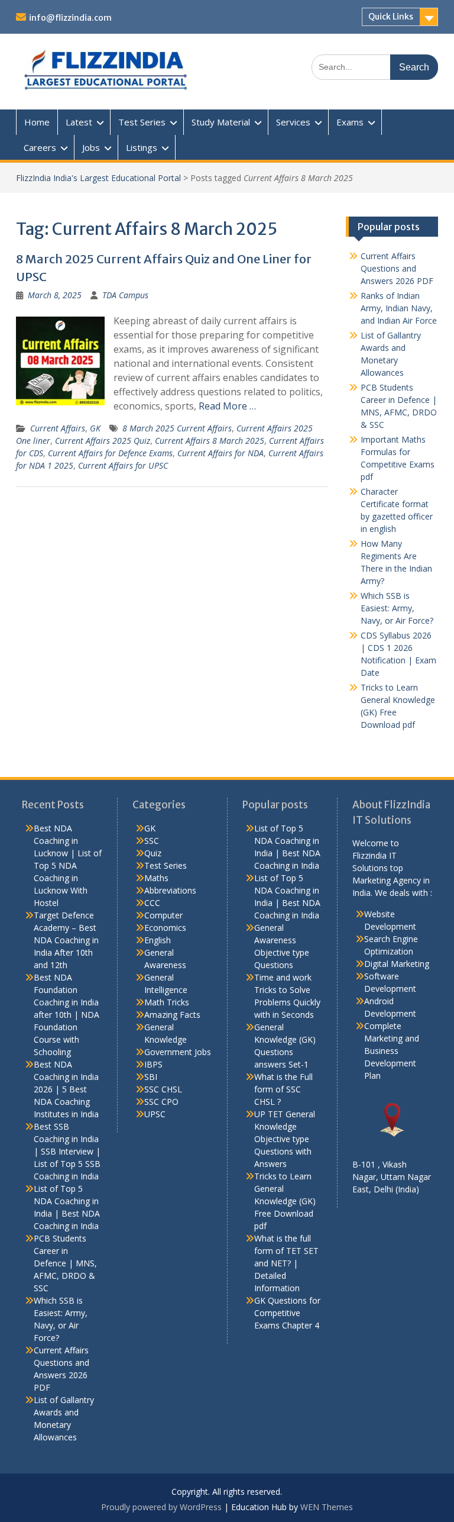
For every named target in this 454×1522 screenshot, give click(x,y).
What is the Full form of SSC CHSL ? (283, 1089)
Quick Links (390, 16)
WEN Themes (326, 1507)
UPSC (155, 1114)
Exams (350, 122)
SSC (151, 840)
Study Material (221, 122)
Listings (141, 147)
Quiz (152, 853)
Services (293, 122)
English (157, 940)
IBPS (153, 1064)
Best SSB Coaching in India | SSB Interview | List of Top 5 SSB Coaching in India (67, 1151)
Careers (40, 147)
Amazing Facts (172, 1014)
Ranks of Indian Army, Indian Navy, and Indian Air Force (399, 308)
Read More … (227, 405)
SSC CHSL (163, 1089)
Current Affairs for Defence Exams (110, 453)
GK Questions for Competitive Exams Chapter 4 (287, 1313)
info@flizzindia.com (70, 17)
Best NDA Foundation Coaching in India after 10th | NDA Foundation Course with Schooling (66, 1014)
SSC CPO (161, 1101)
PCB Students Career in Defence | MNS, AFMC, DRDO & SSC (65, 1263)
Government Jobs (177, 1051)
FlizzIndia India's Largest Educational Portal (98, 177)
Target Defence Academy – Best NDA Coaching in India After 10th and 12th (66, 940)
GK (95, 428)
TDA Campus (125, 295)
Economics (165, 927)
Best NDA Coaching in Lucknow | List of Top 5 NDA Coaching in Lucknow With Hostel (68, 865)
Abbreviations (170, 890)
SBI (150, 1076)
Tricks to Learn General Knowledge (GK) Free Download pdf (285, 1200)
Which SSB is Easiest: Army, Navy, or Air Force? (397, 608)
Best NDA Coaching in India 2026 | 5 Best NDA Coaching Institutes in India (66, 1089)
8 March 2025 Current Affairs (177, 428)
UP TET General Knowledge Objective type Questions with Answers (284, 1138)
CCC (152, 902)
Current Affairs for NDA (220, 453)
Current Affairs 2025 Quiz (102, 440)
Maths (156, 877)
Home (37, 122)
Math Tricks (166, 1002)
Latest (79, 122)
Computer (163, 915)
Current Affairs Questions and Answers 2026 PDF (397, 268)
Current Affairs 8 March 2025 (209, 440)
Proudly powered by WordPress (161, 1507)
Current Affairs (57, 428)
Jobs (91, 147)
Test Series (142, 122)
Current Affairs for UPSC (123, 465)
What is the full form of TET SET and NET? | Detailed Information (286, 1263)
